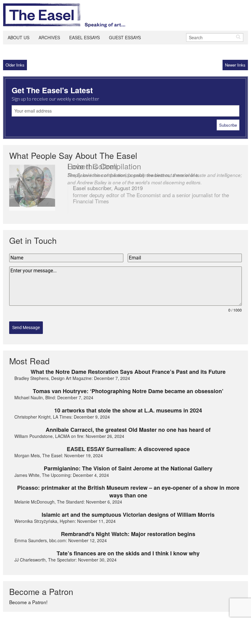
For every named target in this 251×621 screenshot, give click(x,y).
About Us (18, 37)
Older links (15, 65)
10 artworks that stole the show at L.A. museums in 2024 (128, 410)
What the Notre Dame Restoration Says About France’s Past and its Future (128, 371)
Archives (49, 37)
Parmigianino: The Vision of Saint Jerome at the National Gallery (128, 468)
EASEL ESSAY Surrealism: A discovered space (128, 449)
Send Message (26, 327)
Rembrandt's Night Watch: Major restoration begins (128, 534)
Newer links (235, 65)
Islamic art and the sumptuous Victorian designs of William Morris (128, 514)
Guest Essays (125, 37)
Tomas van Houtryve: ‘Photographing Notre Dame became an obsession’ (128, 391)
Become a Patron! (28, 602)
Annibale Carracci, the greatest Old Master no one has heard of (128, 429)
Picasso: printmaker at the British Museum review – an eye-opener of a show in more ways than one (128, 491)
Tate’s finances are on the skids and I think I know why (128, 553)
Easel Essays (84, 37)
